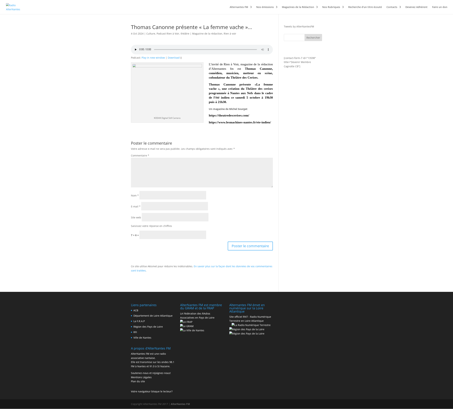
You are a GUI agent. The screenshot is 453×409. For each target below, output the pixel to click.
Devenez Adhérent (416, 7)
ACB (135, 310)
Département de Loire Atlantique (153, 315)
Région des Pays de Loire (148, 326)
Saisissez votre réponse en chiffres (151, 226)
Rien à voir (230, 33)
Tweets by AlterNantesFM (299, 26)
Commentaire (140, 155)
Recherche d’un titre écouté (365, 7)
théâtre (185, 33)
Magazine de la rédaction (207, 33)
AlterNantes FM (180, 404)
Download (174, 57)
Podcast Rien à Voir (168, 33)
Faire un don (439, 7)
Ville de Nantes (142, 337)
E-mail (136, 206)
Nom (135, 195)
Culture (150, 33)
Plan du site (138, 381)
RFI (135, 332)
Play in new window (153, 57)
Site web (136, 217)
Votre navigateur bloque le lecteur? (152, 391)
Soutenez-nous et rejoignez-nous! (151, 373)
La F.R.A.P (139, 321)
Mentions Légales (141, 377)
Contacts (391, 7)
